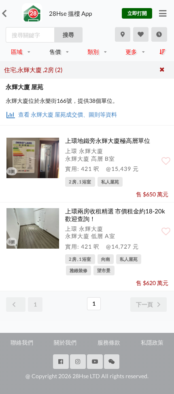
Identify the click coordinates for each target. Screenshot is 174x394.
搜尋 (68, 34)
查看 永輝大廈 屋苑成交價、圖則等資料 (67, 114)
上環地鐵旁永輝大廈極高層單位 (107, 140)
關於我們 (65, 342)
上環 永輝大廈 (84, 150)
